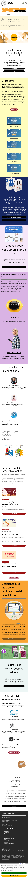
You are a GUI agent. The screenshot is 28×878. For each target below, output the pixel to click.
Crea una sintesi (14, 126)
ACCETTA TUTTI (14, 873)
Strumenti (8, 11)
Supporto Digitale (8, 8)
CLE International (14, 716)
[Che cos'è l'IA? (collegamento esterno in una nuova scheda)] (14, 306)
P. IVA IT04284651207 (6, 849)
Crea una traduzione (14, 173)
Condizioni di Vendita (8, 840)
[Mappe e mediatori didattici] (14, 414)
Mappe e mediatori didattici (14, 420)
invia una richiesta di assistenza (14, 638)
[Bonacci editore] (14, 725)
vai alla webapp (14, 109)
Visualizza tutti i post (14, 577)
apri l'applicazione (14, 267)
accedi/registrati (14, 71)
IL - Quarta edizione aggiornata (14, 217)
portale (18, 623)
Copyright (5, 839)
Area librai (5, 833)
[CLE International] (14, 712)
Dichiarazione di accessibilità (9, 843)
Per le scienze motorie (14, 385)
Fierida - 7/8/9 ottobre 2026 (10, 534)
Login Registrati (20, 8)
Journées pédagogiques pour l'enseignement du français (11, 503)
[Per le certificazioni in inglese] (14, 397)
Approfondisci (14, 513)
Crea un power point (14, 149)
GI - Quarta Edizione (14, 219)
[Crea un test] (14, 156)
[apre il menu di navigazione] (26, 3)
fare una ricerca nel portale (14, 25)
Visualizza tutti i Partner (14, 752)
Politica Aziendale (5, 859)
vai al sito (14, 686)
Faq (4, 834)
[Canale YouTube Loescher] (11, 829)
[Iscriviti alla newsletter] (13, 828)
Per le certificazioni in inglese (14, 402)
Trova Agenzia (6, 832)
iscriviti (14, 806)
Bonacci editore (14, 729)
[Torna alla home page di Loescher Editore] (7, 3)
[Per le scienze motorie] (14, 380)
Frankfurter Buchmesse (9, 566)
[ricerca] (20, 15)
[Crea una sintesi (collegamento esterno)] (14, 121)
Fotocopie (6, 842)
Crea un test (14, 161)
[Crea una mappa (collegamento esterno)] (14, 132)
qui (23, 867)
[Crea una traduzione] (14, 168)
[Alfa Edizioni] (14, 739)
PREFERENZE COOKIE (14, 875)
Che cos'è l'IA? (14, 317)
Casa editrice (6, 831)
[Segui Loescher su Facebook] (3, 829)
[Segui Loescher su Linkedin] (8, 829)
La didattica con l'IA (14, 353)
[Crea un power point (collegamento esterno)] (14, 144)
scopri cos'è (14, 68)
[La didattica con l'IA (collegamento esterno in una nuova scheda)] (14, 337)
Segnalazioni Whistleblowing (9, 838)
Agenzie (20, 11)
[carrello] (23, 3)
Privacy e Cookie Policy (8, 836)
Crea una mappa (14, 138)
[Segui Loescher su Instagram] (6, 829)
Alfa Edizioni (14, 743)
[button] (3, 447)
